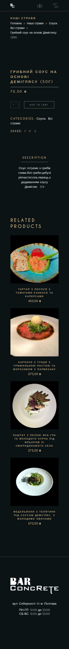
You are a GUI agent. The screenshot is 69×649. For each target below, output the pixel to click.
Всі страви (17, 28)
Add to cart (39, 104)
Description (34, 157)
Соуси (53, 23)
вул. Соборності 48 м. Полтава (34, 603)
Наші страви (35, 23)
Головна (16, 23)
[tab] (34, 158)
